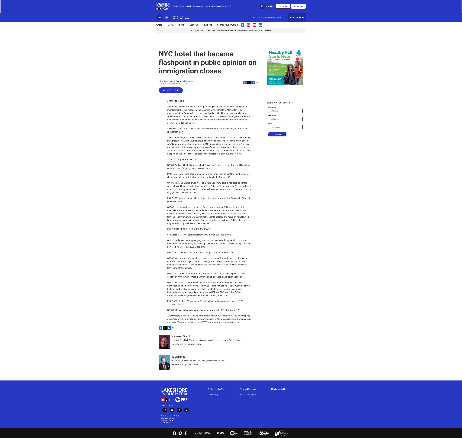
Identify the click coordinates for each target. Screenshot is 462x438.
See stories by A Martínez (185, 364)
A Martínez (187, 81)
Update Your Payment (227, 25)
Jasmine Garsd (174, 81)
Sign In (269, 6)
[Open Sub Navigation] (164, 25)
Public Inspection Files (216, 389)
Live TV (283, 6)
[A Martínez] (164, 362)
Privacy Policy (213, 395)
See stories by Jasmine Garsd (187, 343)
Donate (299, 6)
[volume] (167, 17)
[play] (159, 17)
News (181, 25)
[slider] (170, 17)
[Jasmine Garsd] (164, 342)
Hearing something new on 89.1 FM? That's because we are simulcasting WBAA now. (224, 30)
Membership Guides (278, 389)
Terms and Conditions (248, 389)
